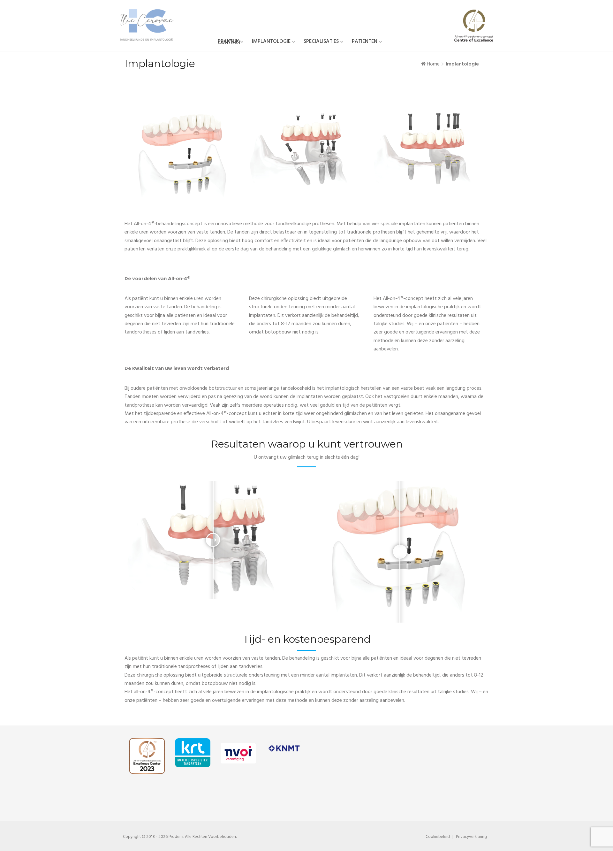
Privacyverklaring (471, 836)
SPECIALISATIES (321, 41)
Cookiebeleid (438, 836)
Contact (229, 43)
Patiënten (364, 41)
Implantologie (271, 41)
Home (433, 64)
